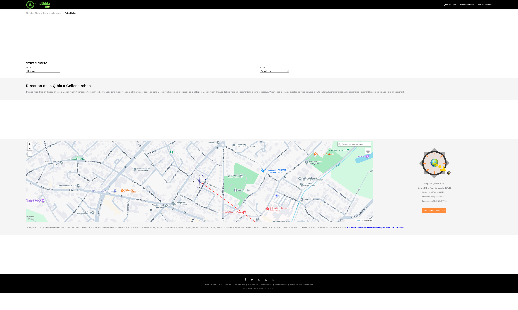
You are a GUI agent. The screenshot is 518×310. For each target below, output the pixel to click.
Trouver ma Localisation (434, 211)
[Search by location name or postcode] (340, 144)
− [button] (29, 148)
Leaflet (358, 220)
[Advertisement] (259, 38)
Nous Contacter (485, 5)
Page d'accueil (210, 284)
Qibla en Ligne (450, 5)
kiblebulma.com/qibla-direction (301, 284)
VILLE (262, 67)
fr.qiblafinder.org (281, 284)
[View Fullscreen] (30, 154)
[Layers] (368, 151)
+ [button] (29, 144)
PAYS (28, 67)
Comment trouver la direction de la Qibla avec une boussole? (376, 227)
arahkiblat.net (253, 284)
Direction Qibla (239, 284)
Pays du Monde (467, 5)
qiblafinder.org (266, 284)
